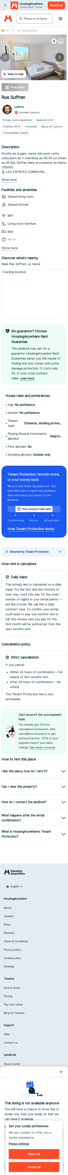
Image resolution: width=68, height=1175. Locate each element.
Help (7, 1034)
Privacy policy (12, 949)
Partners (9, 932)
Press (7, 924)
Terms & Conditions (16, 941)
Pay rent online (13, 1004)
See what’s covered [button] (42, 747)
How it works (12, 987)
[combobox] (14, 886)
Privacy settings (19, 1143)
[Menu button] (60, 18)
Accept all (34, 1167)
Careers (9, 916)
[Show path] (13, 30)
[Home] (8, 18)
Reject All (34, 1154)
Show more (9, 179)
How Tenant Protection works (31, 529)
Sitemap (9, 966)
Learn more (27, 378)
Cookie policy (12, 958)
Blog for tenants (14, 1012)
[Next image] (59, 57)
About (8, 907)
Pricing (8, 996)
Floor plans (17, 87)
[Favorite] (60, 41)
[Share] (54, 41)
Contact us (11, 1042)
